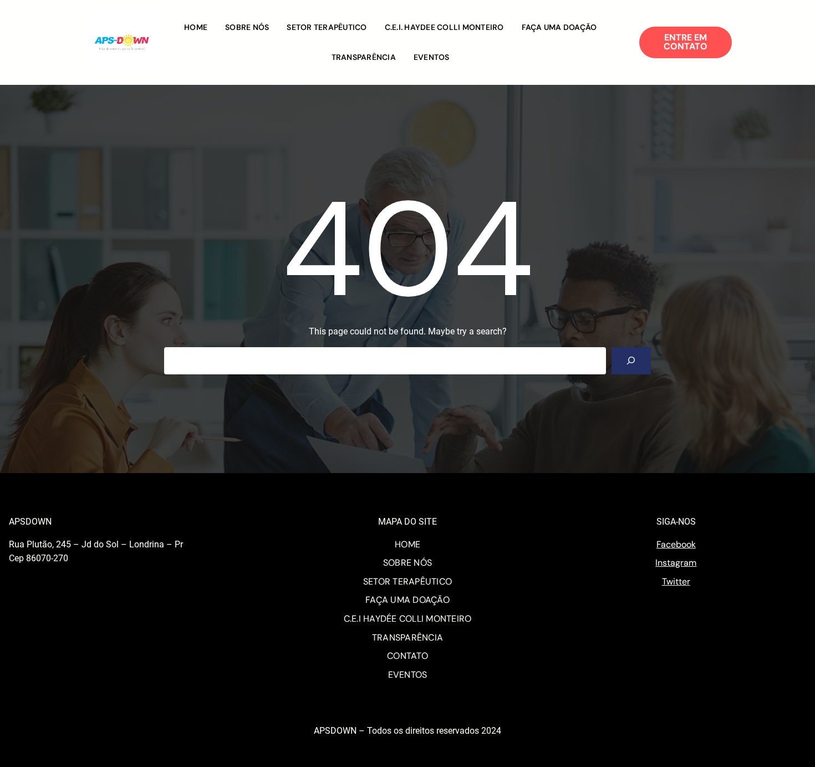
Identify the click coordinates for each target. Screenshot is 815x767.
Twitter (676, 581)
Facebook (676, 544)
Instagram (675, 562)
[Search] (631, 360)
